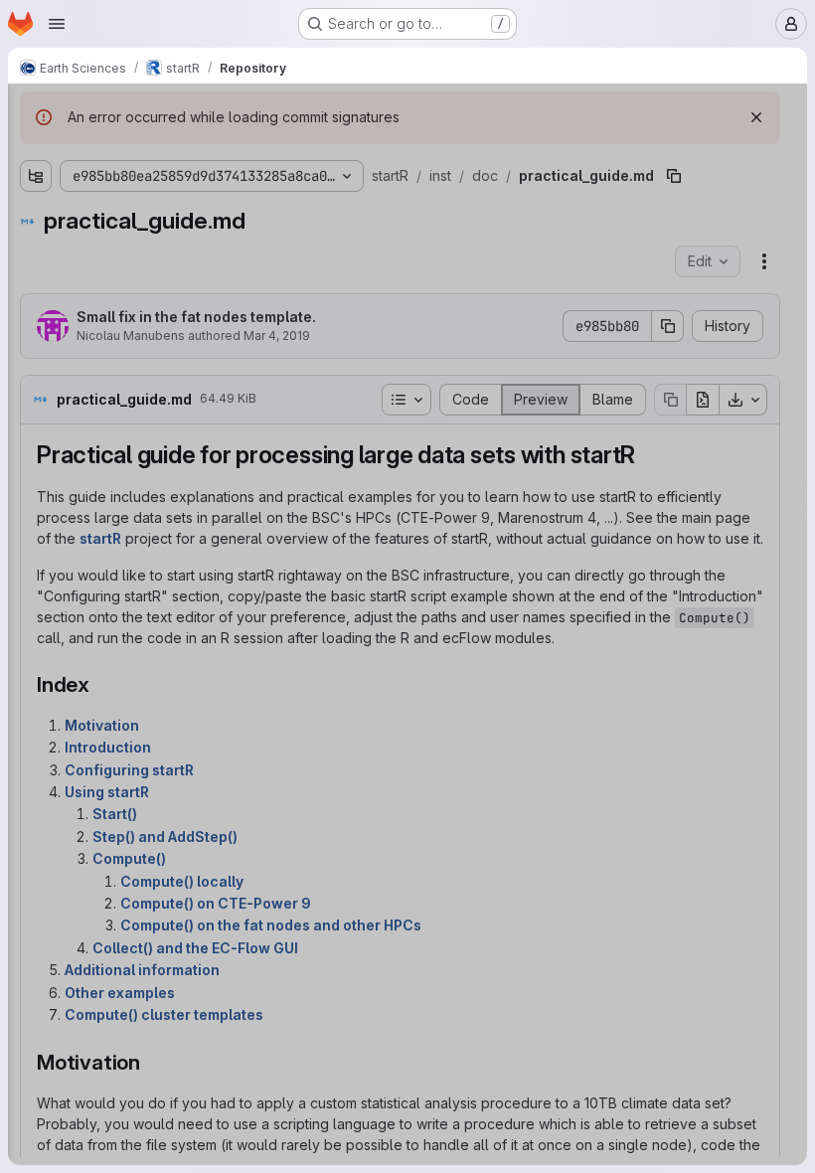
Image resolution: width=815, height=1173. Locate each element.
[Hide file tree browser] (36, 111)
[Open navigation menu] (57, 24)
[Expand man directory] (36, 504)
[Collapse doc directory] (52, 281)
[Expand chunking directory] (52, 249)
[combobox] (163, 150)
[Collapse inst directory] (36, 218)
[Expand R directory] (36, 186)
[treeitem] (165, 186)
